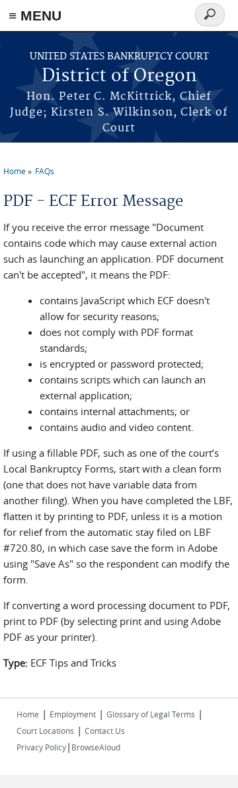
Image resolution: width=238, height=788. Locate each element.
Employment (73, 714)
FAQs (44, 171)
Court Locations (45, 730)
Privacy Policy (41, 747)
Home (14, 171)
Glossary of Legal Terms (150, 714)
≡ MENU (35, 15)
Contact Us (105, 730)
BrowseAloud (95, 747)
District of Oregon (119, 76)
